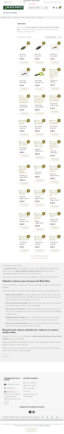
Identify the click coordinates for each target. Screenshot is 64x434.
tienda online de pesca (15, 336)
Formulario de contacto (12, 384)
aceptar (31, 430)
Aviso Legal (26, 391)
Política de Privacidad (29, 385)
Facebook (30, 412)
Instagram (33, 412)
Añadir (24, 62)
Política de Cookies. (45, 425)
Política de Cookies (28, 388)
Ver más (39, 89)
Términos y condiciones (29, 383)
